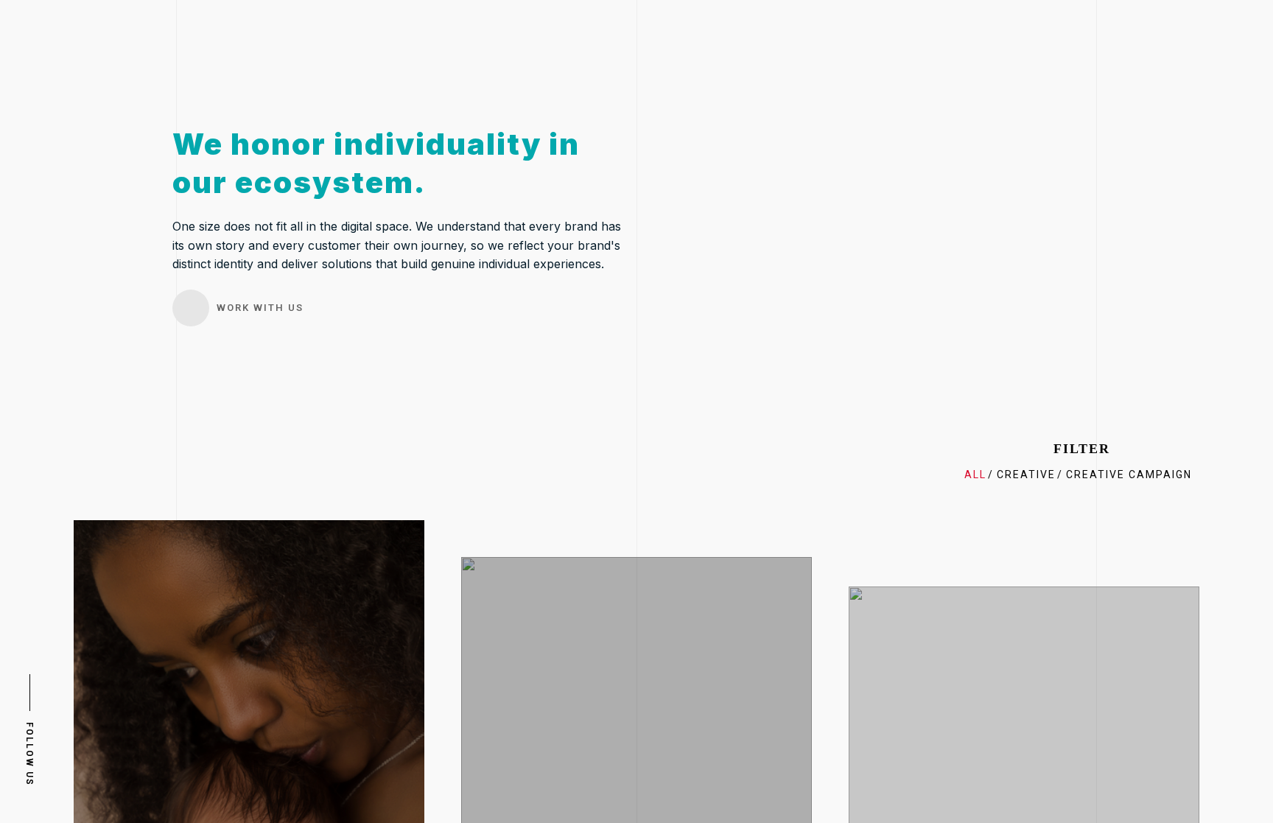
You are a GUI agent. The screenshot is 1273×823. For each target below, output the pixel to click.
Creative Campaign (1129, 474)
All (975, 474)
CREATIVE (1026, 474)
